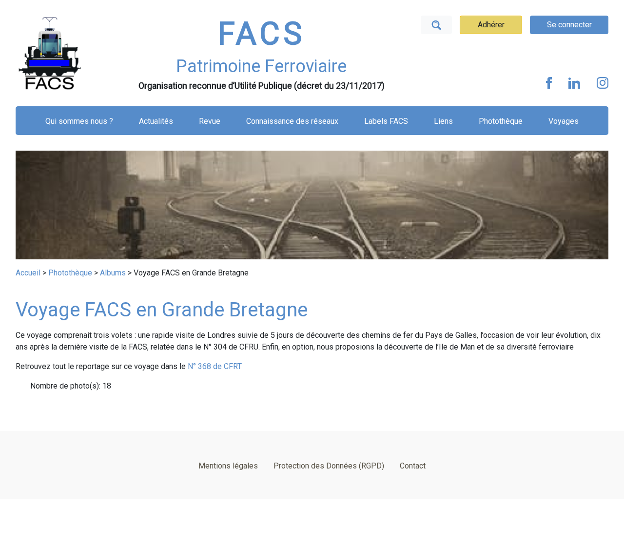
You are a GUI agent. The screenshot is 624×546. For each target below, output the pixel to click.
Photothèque (501, 121)
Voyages (563, 121)
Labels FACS (386, 121)
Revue (209, 121)
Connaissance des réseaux (292, 121)
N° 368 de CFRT (215, 366)
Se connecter (569, 24)
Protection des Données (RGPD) (328, 465)
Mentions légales (228, 465)
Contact (413, 465)
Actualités (156, 121)
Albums (113, 272)
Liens (443, 121)
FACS (261, 34)
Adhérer (491, 24)
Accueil (28, 272)
